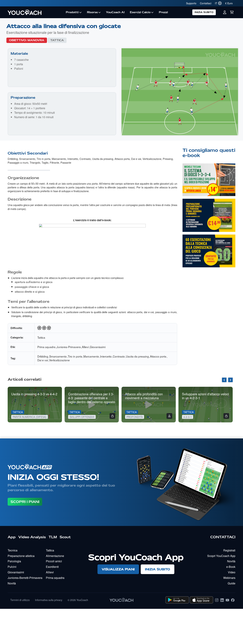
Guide (231, 583)
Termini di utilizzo (20, 600)
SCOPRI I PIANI (24, 501)
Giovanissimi (97, 347)
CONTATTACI (222, 537)
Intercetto (72, 159)
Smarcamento (27, 159)
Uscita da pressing (102, 159)
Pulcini (12, 567)
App (12, 537)
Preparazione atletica (21, 556)
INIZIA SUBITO (204, 12)
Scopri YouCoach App (221, 556)
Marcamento (59, 159)
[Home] (35, 12)
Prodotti (72, 12)
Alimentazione (55, 556)
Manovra (36, 40)
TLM (53, 537)
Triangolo (35, 162)
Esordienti (52, 567)
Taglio (45, 162)
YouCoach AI (115, 12)
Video (231, 572)
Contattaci (205, 3)
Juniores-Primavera (69, 347)
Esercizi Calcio (140, 12)
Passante (65, 162)
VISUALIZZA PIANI (118, 569)
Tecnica (12, 550)
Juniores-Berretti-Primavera (25, 578)
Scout (65, 537)
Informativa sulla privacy (48, 600)
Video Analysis (32, 537)
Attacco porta (122, 159)
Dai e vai (136, 159)
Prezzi (163, 12)
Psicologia (14, 561)
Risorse (92, 12)
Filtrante (54, 162)
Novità (12, 583)
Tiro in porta (43, 159)
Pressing (168, 159)
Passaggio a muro (18, 162)
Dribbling (13, 159)
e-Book (230, 567)
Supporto (191, 3)
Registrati (229, 550)
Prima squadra (46, 347)
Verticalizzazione (151, 159)
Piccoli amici (54, 561)
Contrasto (85, 159)
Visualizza (209, 187)
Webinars (229, 578)
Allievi (85, 347)
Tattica (57, 40)
